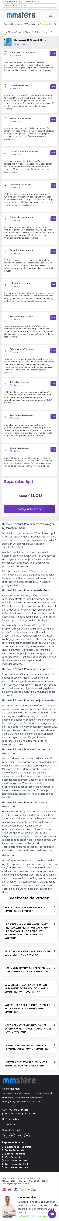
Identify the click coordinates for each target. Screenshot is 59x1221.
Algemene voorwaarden (14, 1178)
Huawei (12, 32)
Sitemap (22, 1181)
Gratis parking (12, 1119)
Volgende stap (29, 509)
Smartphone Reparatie (18, 1146)
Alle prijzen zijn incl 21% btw (16, 1184)
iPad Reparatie (13, 1157)
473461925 (24, 1216)
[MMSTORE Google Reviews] (47, 24)
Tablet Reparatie (14, 1150)
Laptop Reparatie (15, 1153)
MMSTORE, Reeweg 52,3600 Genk (20, 1113)
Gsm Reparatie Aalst (17, 1160)
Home (4, 32)
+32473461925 (32, 1)
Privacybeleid (34, 1178)
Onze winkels (41, 1216)
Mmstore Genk (15, 547)
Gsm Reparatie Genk (16, 1163)
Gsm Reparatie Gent (16, 1167)
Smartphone (20, 44)
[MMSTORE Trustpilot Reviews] (19, 24)
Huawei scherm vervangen (17, 660)
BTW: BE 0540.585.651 (38, 1181)
